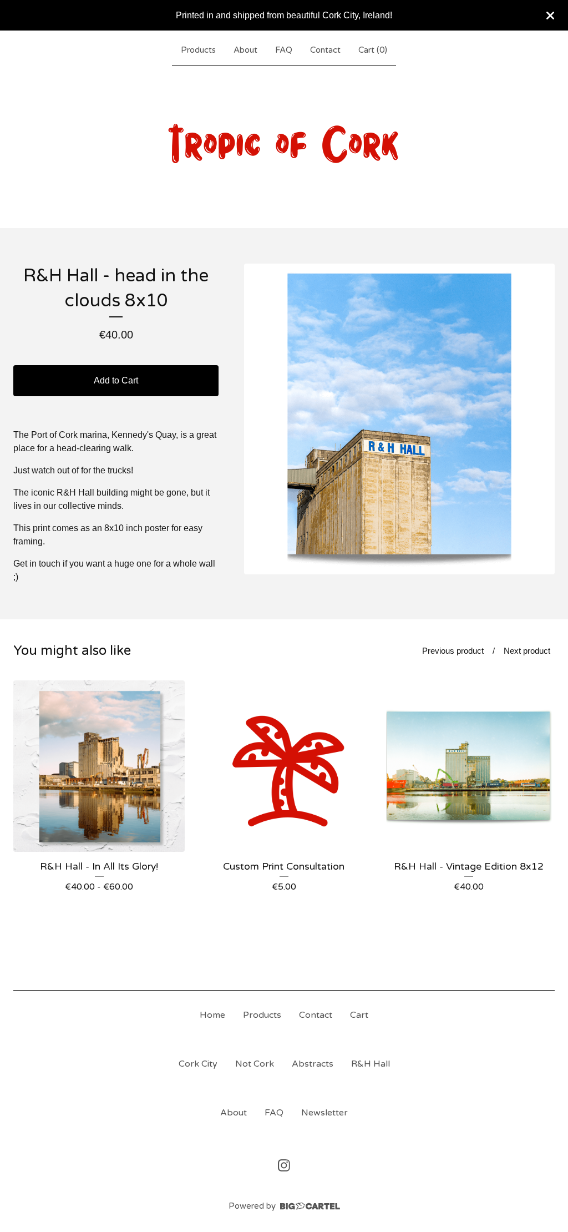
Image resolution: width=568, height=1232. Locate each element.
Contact (325, 50)
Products (198, 50)
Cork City (198, 1063)
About (245, 50)
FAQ (283, 50)
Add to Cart (116, 380)
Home (212, 1015)
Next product (527, 650)
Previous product (453, 650)
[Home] (284, 144)
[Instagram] (284, 1165)
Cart (359, 1015)
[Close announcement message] (550, 15)
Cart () (372, 50)
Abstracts (312, 1063)
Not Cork (254, 1063)
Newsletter (324, 1112)
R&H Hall (370, 1063)
